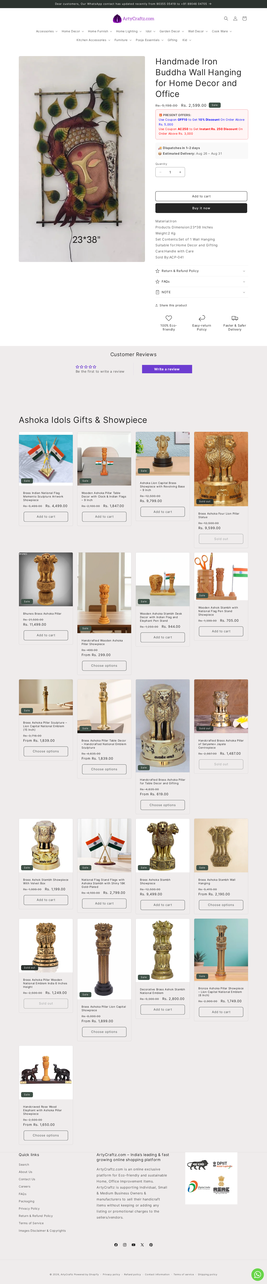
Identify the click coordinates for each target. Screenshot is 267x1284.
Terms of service (184, 1274)
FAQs (22, 1194)
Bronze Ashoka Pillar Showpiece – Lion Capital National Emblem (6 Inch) (221, 992)
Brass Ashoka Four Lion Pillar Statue (218, 515)
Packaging (26, 1201)
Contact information (157, 1274)
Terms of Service (31, 1223)
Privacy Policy (29, 1208)
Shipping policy (207, 1274)
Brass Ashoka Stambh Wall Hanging (216, 881)
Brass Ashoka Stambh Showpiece (155, 881)
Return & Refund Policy (36, 1216)
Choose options (104, 666)
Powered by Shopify (86, 1274)
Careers (24, 1186)
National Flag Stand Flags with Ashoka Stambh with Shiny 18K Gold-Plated (103, 883)
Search (24, 1164)
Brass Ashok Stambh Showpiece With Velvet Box (46, 881)
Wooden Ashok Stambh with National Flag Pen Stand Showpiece (218, 611)
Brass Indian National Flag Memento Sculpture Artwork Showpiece (43, 496)
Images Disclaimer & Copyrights (42, 1230)
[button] (46, 31)
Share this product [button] (173, 305)
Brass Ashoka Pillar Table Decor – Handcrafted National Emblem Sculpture (104, 744)
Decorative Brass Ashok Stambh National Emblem (162, 991)
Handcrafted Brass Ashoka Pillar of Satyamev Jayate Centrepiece (221, 744)
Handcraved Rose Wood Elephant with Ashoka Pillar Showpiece (42, 1110)
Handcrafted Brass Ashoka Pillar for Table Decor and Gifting (162, 781)
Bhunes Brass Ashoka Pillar (42, 613)
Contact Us (27, 1179)
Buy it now (201, 208)
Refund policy (132, 1274)
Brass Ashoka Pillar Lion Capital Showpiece (104, 1008)
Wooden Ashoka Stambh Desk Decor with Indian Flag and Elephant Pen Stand (161, 617)
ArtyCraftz (67, 1274)
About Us (25, 1172)
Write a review (167, 369)
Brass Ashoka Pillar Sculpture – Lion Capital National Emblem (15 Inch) (45, 726)
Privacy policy (111, 1274)
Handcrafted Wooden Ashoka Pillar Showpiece (102, 642)
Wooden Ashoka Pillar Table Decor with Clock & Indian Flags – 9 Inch (104, 496)
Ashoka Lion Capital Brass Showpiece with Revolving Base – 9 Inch (162, 486)
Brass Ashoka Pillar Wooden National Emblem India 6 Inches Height (45, 983)
